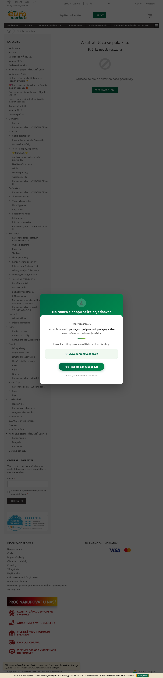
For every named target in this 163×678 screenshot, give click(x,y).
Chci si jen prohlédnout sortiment (81, 375)
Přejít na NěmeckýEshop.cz (81, 366)
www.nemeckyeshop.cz (83, 353)
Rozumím (142, 675)
